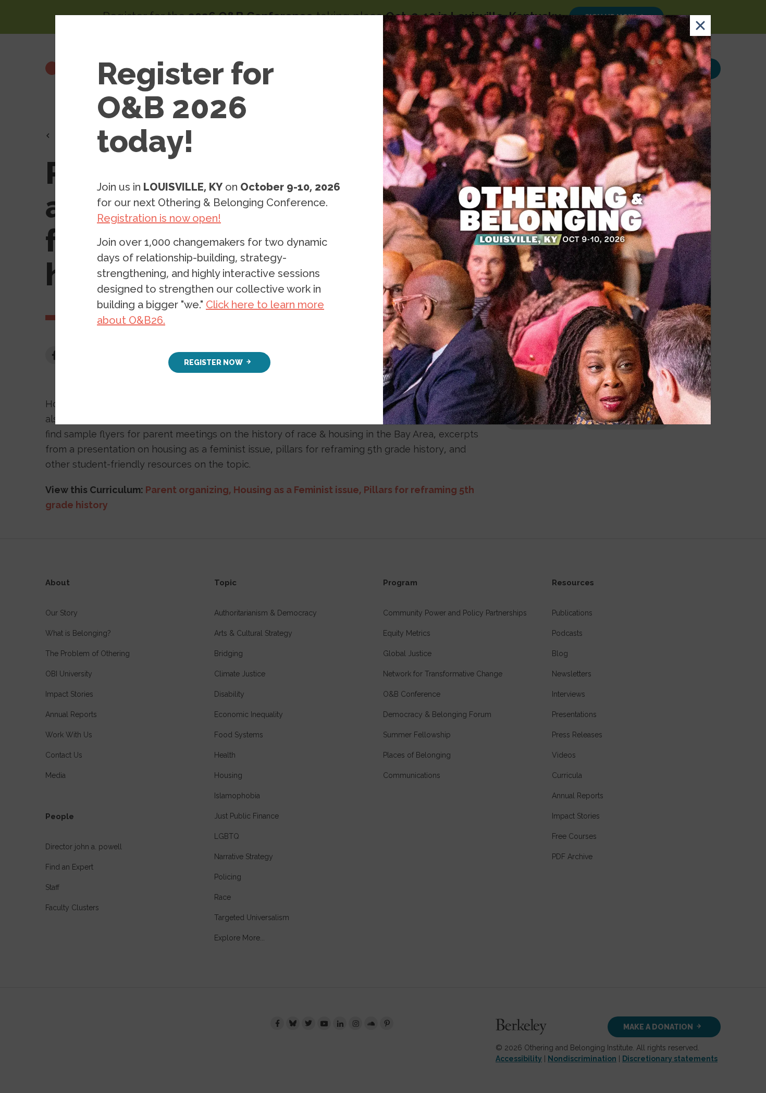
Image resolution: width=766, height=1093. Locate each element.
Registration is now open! (159, 218)
